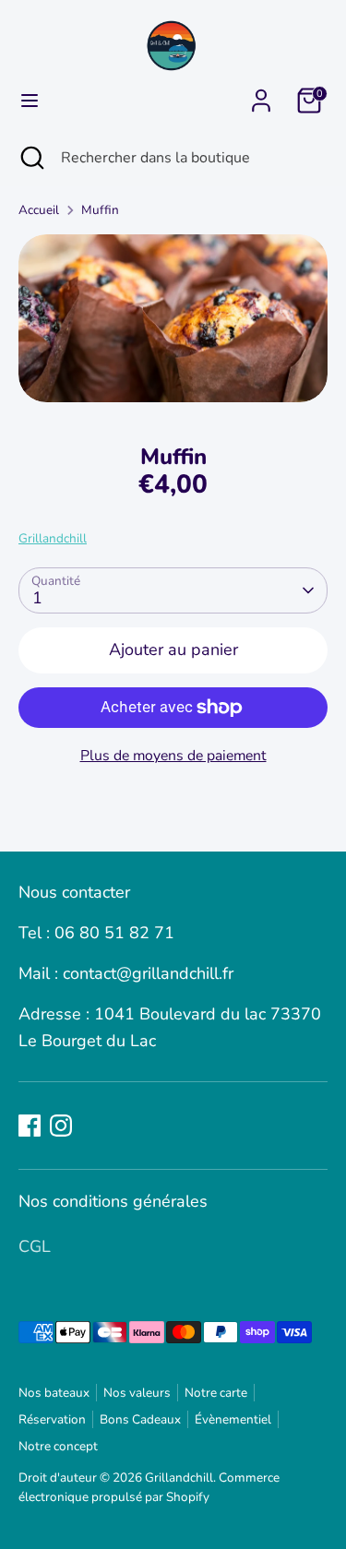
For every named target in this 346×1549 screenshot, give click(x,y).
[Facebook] (29, 1125)
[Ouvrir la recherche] (30, 157)
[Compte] (261, 95)
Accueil (38, 210)
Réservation (52, 1419)
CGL (34, 1246)
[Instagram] (61, 1125)
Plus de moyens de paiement (173, 755)
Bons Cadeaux (140, 1419)
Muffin (100, 210)
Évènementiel (233, 1419)
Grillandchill (52, 538)
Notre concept (58, 1446)
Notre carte (216, 1392)
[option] (173, 318)
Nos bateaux (53, 1392)
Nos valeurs (137, 1392)
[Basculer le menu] (29, 101)
